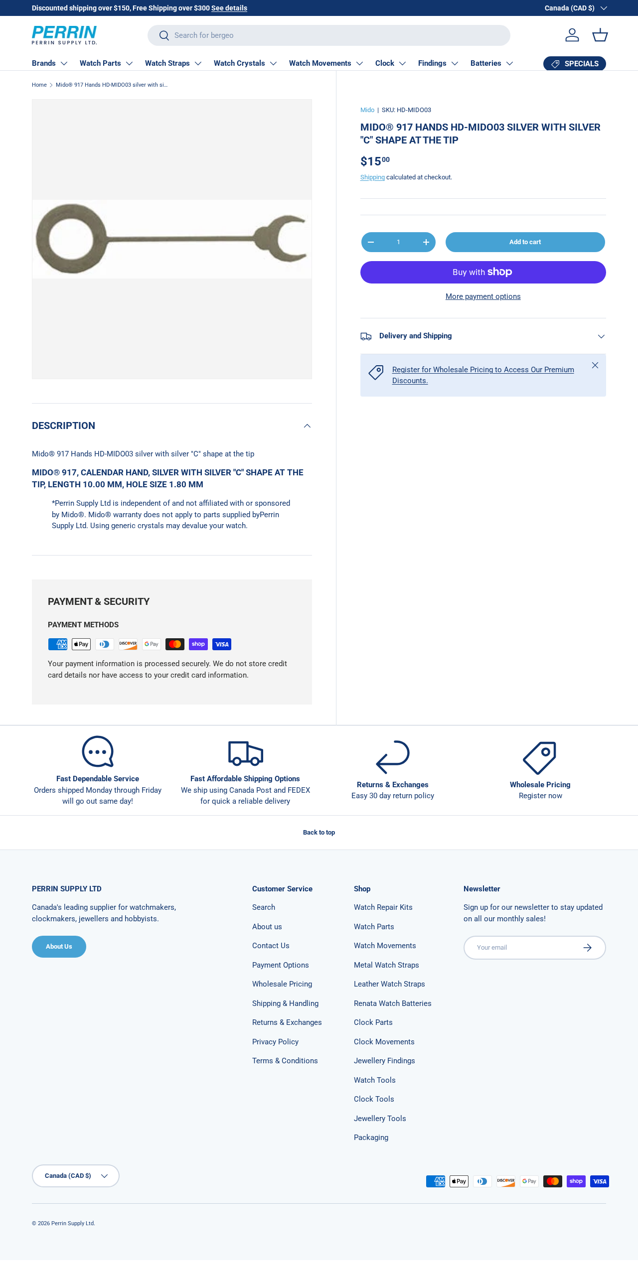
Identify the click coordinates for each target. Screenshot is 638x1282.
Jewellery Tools (380, 1118)
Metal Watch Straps (386, 965)
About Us (59, 946)
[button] (600, 35)
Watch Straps (167, 63)
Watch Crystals (239, 63)
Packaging (371, 1137)
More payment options (483, 296)
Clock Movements (384, 1041)
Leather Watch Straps (389, 984)
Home (39, 85)
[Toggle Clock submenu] (402, 63)
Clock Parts (373, 1022)
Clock (384, 63)
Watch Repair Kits (383, 907)
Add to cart (525, 242)
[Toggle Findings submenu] (455, 63)
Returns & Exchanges (287, 1022)
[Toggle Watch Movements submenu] (359, 63)
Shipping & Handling (285, 1003)
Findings (432, 63)
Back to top (319, 832)
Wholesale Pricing (282, 984)
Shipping (372, 177)
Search (263, 907)
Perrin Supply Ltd (72, 1223)
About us (267, 926)
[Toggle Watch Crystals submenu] (273, 63)
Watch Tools (375, 1080)
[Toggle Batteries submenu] (509, 63)
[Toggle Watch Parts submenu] (129, 63)
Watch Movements (320, 63)
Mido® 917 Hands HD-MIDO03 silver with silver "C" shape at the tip (112, 85)
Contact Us (271, 945)
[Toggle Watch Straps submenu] (198, 63)
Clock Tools (374, 1099)
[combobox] (329, 35)
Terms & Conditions (285, 1060)
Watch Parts (100, 63)
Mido (367, 110)
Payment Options (280, 965)
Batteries (486, 63)
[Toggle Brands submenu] (64, 63)
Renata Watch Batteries (393, 1003)
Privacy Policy (275, 1041)
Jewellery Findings (384, 1060)
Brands (44, 63)
